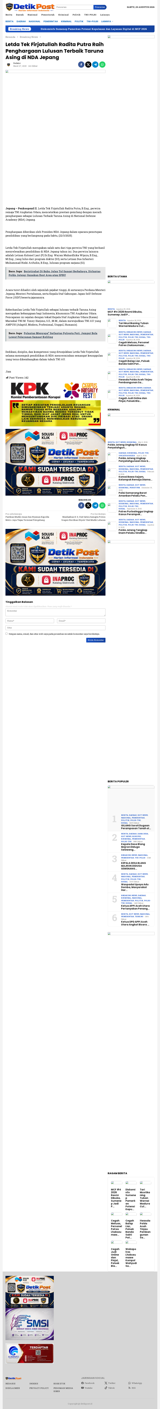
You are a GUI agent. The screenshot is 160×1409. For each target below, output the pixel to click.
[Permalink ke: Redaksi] (8, 64)
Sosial (142, 337)
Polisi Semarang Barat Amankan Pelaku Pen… (133, 494)
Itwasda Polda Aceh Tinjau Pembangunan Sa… (135, 381)
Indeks (33, 1383)
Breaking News (134, 332)
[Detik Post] (30, 7)
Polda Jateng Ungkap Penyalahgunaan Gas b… (134, 459)
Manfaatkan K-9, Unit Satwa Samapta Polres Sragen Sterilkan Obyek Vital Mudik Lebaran (83, 516)
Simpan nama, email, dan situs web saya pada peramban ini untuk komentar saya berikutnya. (54, 633)
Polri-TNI (133, 337)
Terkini (139, 916)
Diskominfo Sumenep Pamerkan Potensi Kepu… (130, 1199)
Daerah (147, 332)
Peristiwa (135, 487)
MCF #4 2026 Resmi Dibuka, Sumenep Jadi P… (125, 313)
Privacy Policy (39, 1388)
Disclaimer (12, 1388)
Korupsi (136, 836)
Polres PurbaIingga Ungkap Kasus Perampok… (136, 513)
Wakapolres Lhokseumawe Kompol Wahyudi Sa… (131, 1257)
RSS (134, 1388)
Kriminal (132, 442)
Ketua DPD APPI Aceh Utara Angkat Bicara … (135, 923)
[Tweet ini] (88, 64)
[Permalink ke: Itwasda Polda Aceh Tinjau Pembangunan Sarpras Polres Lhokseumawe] (145, 1215)
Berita (111, 309)
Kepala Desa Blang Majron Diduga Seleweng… (133, 847)
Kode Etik (59, 1383)
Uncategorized (127, 455)
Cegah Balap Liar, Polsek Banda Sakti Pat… (134, 362)
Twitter (111, 1383)
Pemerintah (146, 334)
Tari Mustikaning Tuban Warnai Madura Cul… (133, 324)
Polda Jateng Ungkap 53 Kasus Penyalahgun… (127, 446)
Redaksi (10, 1383)
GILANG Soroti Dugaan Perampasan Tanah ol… (136, 827)
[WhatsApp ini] (102, 64)
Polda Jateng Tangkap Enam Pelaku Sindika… (133, 531)
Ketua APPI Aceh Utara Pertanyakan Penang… (135, 907)
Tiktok (111, 1388)
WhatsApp (137, 1383)
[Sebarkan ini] (81, 64)
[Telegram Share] (95, 64)
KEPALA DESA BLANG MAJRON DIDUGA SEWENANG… (133, 866)
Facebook (90, 1383)
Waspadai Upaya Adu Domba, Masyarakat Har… (135, 887)
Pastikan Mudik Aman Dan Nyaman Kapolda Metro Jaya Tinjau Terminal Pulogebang (27, 516)
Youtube (88, 1388)
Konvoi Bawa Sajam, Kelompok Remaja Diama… (135, 478)
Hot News (124, 334)
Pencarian (100, 7)
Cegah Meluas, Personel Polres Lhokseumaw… (134, 344)
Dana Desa (143, 833)
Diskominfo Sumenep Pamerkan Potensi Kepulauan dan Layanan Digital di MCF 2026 (55, 28)
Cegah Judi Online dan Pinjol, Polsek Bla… (133, 399)
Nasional (135, 334)
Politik (123, 337)
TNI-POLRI (140, 858)
